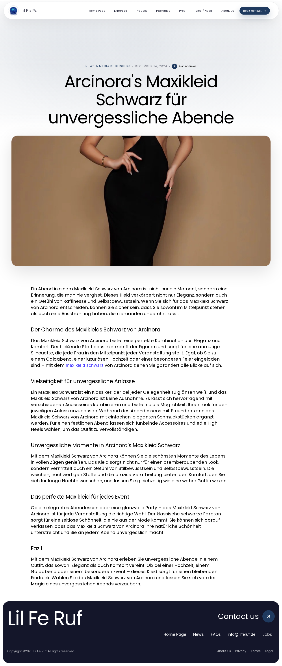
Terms (256, 651)
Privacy (240, 651)
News (198, 634)
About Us (224, 651)
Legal (269, 651)
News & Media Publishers (108, 66)
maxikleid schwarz (85, 365)
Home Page (174, 634)
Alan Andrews (188, 66)
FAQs (216, 634)
